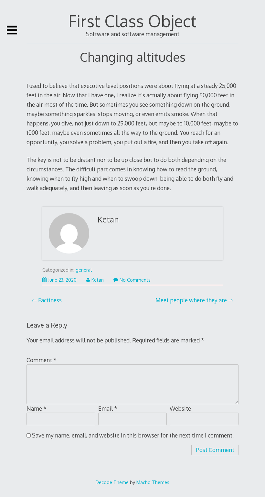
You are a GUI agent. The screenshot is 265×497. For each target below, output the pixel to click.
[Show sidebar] (12, 30)
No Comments (135, 280)
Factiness (50, 300)
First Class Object (132, 20)
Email (107, 408)
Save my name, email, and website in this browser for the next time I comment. (133, 435)
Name (36, 408)
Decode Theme (112, 482)
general (84, 270)
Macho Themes (152, 482)
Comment (41, 359)
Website (180, 408)
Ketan (108, 219)
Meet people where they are (191, 300)
